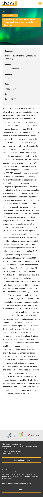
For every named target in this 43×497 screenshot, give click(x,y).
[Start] (9, 3)
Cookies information (22, 460)
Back (4, 11)
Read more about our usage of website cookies (16, 483)
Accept (21, 490)
